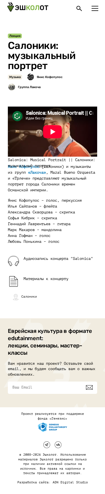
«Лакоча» (37, 172)
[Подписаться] (89, 387)
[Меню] (95, 8)
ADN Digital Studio (70, 482)
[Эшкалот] (28, 8)
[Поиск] (79, 8)
